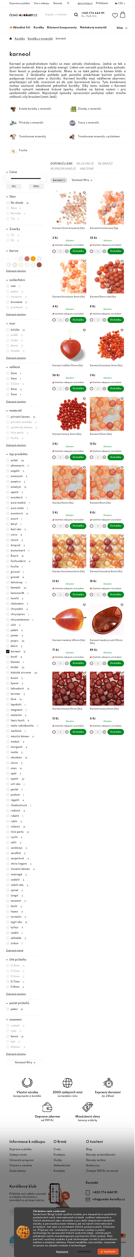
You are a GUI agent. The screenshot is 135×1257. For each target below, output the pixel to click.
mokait (17, 742)
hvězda (18, 351)
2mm (16, 373)
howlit (17, 598)
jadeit (17, 630)
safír (16, 842)
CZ (15, 235)
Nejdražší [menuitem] (105, 164)
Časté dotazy (17, 1171)
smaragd (19, 874)
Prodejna (59, 1155)
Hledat (76, 15)
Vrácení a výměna (20, 1165)
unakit (17, 933)
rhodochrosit (21, 805)
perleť (17, 789)
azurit (16, 519)
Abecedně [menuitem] (87, 169)
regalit (17, 800)
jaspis (18, 641)
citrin (16, 535)
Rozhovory (93, 1165)
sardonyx (19, 848)
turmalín (18, 917)
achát (17, 460)
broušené (19, 302)
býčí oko (18, 529)
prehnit (17, 795)
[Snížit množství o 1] (54, 251)
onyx (16, 768)
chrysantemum (22, 620)
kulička (18, 330)
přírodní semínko (24, 422)
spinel (17, 890)
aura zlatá (19, 508)
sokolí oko (19, 885)
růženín (18, 826)
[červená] (27, 258)
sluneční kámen (23, 869)
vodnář (18, 1025)
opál (16, 773)
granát (17, 577)
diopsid (18, 545)
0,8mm (17, 987)
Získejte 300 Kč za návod (102, 1171)
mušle (17, 752)
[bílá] (14, 258)
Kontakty (59, 1171)
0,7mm (17, 981)
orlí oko (18, 784)
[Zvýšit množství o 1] (66, 251)
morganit (19, 747)
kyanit (17, 683)
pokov (17, 291)
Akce (16, 208)
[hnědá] (39, 264)
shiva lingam (21, 864)
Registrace (85, 4)
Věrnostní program (21, 1160)
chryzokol (19, 609)
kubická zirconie (24, 673)
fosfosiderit (20, 561)
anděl (17, 335)
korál (16, 657)
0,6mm (18, 976)
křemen (17, 662)
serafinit (18, 853)
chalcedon (19, 604)
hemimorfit (19, 593)
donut (17, 345)
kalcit (16, 646)
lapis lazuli (20, 720)
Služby (58, 1160)
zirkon (17, 943)
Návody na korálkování (100, 1155)
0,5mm (18, 971)
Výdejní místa (18, 1155)
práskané (19, 307)
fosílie (17, 438)
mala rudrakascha (24, 726)
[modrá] (8, 264)
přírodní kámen (23, 417)
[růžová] (21, 258)
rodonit (18, 810)
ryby (16, 1031)
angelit (17, 471)
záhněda (18, 938)
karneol (18, 651)
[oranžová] (33, 258)
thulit (16, 906)
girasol (17, 572)
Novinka (18, 213)
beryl (16, 524)
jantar (17, 635)
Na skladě (20, 203)
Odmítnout (85, 1251)
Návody (57, 3)
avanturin (19, 513)
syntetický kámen (24, 427)
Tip (15, 219)
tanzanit (18, 901)
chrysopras (20, 614)
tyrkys (17, 927)
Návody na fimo (96, 1160)
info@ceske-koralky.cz (108, 1199)
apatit (17, 492)
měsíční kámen (22, 736)
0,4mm (18, 966)
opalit (17, 779)
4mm (16, 389)
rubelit (17, 816)
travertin (19, 297)
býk (15, 1041)
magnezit (19, 710)
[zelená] (14, 264)
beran (17, 1036)
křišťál (17, 667)
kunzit (17, 678)
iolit (16, 625)
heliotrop (19, 582)
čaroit (17, 540)
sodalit (17, 880)
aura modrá (20, 503)
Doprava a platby (20, 1149)
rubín (16, 821)
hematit (19, 588)
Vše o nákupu (41, 3)
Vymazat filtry (23, 1062)
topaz (17, 911)
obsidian (19, 758)
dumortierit (20, 550)
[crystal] (8, 258)
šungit (17, 895)
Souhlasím (109, 1251)
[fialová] (39, 258)
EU (15, 240)
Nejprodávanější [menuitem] (63, 169)
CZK (120, 3)
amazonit (19, 476)
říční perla (19, 433)
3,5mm (17, 384)
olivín (17, 763)
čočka (17, 340)
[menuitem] (20, 27)
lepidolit (18, 704)
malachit (19, 715)
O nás (57, 1149)
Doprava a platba (19, 3)
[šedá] (33, 264)
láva (16, 699)
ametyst (18, 487)
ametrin (18, 482)
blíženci (18, 1047)
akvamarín (20, 466)
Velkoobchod (62, 1165)
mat (15, 286)
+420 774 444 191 (92, 13)
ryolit (16, 837)
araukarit (19, 497)
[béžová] (27, 264)
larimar (18, 694)
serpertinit (20, 858)
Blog (89, 1149)
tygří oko (19, 922)
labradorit (20, 688)
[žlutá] (21, 264)
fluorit (17, 556)
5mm (16, 394)
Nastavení (62, 1251)
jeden (17, 1009)
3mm (16, 378)
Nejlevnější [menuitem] (85, 164)
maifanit (18, 731)
